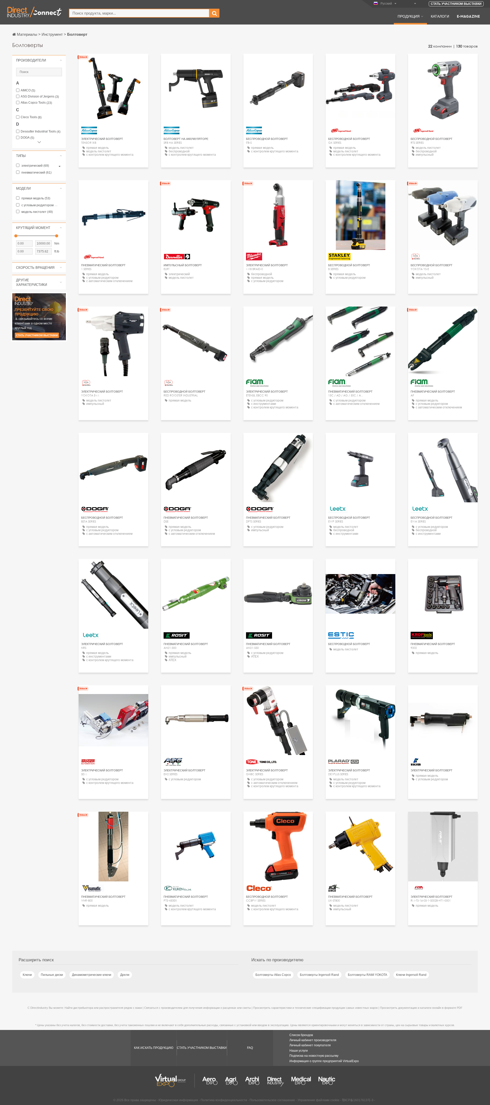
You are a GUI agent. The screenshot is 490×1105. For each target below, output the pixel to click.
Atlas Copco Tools (36, 103)
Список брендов (301, 1035)
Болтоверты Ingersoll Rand (319, 975)
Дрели (124, 975)
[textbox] (139, 13)
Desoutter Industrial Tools (40, 131)
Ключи (27, 975)
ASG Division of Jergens (40, 97)
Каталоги (440, 16)
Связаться (195, 188)
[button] (39, 60)
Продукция (409, 16)
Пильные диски (52, 975)
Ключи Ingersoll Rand (411, 975)
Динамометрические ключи (91, 975)
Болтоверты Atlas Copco (273, 975)
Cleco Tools (31, 117)
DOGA (27, 138)
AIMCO (28, 90)
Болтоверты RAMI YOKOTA (367, 975)
